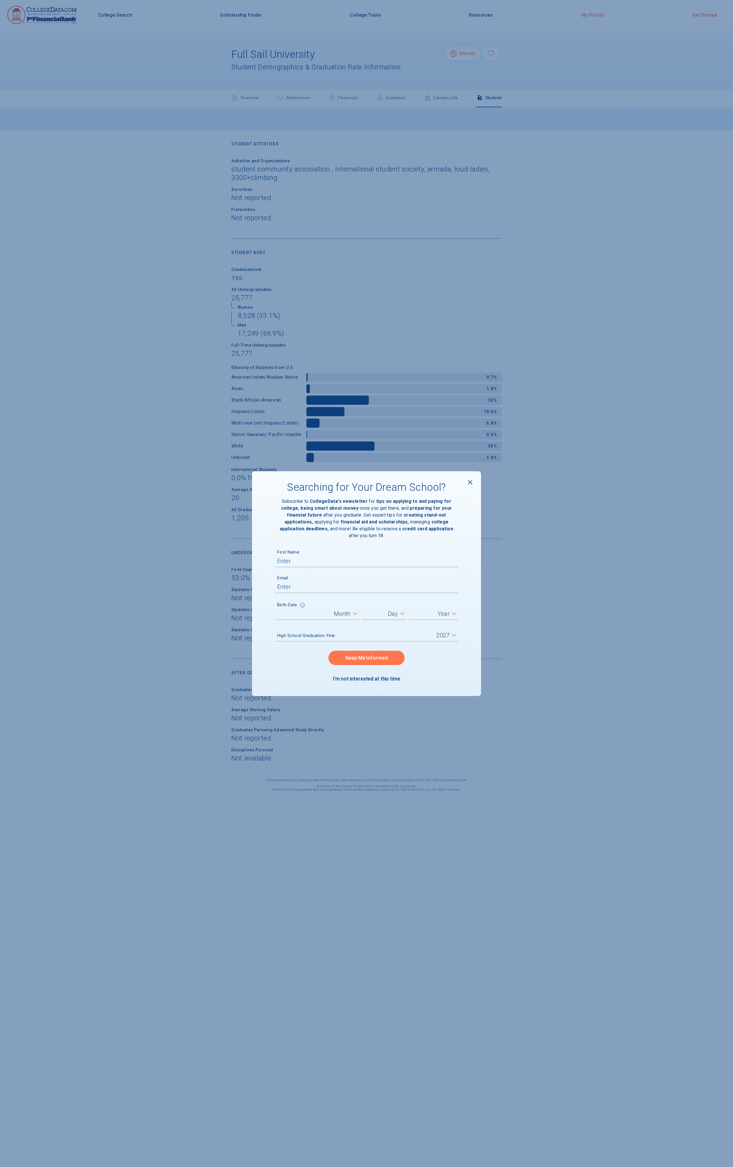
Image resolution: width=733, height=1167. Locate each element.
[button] (302, 606)
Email (282, 577)
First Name (288, 552)
